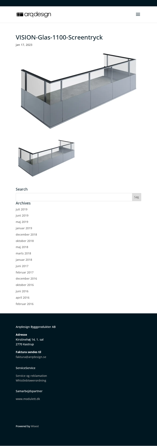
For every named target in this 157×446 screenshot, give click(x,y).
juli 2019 (21, 209)
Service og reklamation (31, 376)
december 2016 (26, 278)
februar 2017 (25, 272)
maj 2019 (22, 222)
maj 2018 (22, 247)
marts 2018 (23, 253)
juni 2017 (22, 266)
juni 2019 (22, 215)
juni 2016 (22, 291)
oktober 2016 (25, 285)
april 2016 (22, 297)
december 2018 (26, 234)
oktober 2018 (25, 241)
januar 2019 (24, 228)
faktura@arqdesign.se (31, 357)
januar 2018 (24, 260)
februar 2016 (25, 304)
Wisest (35, 426)
